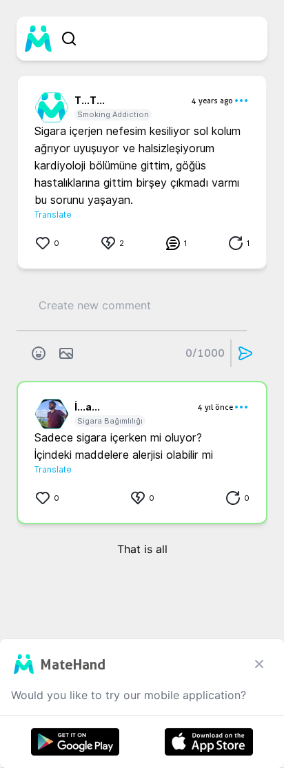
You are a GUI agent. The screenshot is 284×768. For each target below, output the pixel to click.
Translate (53, 214)
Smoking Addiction (113, 114)
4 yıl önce (215, 407)
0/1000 (205, 353)
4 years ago (212, 100)
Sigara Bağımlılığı (110, 421)
